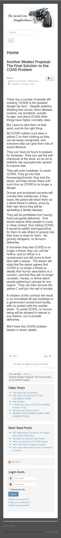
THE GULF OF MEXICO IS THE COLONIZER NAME (28, 397)
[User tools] (49, 78)
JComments (50, 368)
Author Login (9, 525)
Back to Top (52, 531)
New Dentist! (19, 401)
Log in (13, 494)
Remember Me (18, 489)
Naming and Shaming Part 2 (26, 410)
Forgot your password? (19, 505)
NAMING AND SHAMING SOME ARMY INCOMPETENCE (31, 415)
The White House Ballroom (25, 392)
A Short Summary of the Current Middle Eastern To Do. (31, 406)
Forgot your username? (19, 502)
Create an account (17, 499)
